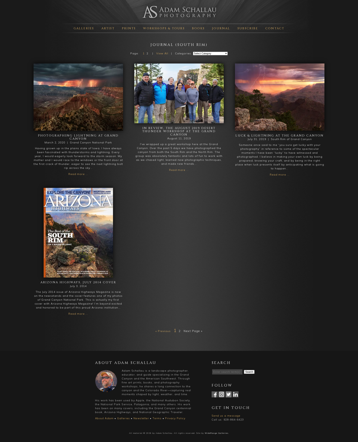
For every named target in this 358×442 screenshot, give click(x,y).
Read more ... (78, 174)
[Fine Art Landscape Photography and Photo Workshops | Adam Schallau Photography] (179, 19)
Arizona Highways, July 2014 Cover (78, 282)
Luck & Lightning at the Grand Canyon (279, 136)
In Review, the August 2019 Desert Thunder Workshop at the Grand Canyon (179, 131)
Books (198, 28)
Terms (157, 418)
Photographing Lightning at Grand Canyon (78, 137)
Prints (129, 28)
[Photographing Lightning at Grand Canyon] (78, 128)
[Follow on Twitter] (229, 395)
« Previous (163, 331)
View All (162, 53)
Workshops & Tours (164, 28)
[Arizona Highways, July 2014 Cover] (78, 275)
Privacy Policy (175, 418)
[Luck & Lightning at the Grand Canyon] (279, 128)
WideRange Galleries (216, 433)
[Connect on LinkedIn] (235, 395)
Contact (274, 28)
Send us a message (226, 415)
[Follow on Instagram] (221, 395)
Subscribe (248, 28)
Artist (108, 28)
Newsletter (141, 418)
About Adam (104, 418)
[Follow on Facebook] (215, 395)
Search (249, 371)
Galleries (84, 28)
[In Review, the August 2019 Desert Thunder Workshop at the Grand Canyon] (179, 121)
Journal (221, 28)
